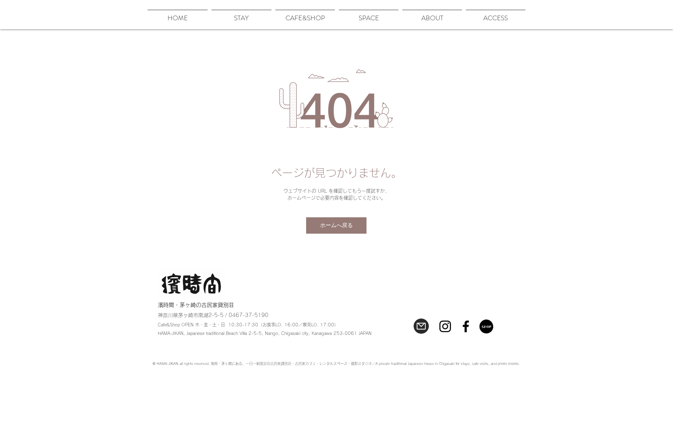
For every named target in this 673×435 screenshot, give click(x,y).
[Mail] (421, 326)
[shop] (486, 326)
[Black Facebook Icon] (466, 326)
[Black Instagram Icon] (445, 326)
